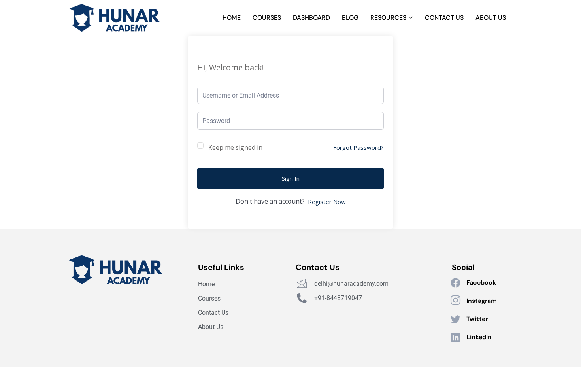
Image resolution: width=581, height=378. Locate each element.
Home (232, 17)
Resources (388, 17)
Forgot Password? (358, 147)
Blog (350, 17)
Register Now (327, 202)
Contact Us (444, 17)
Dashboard (311, 17)
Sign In (291, 178)
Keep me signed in (235, 147)
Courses (267, 17)
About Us (490, 17)
